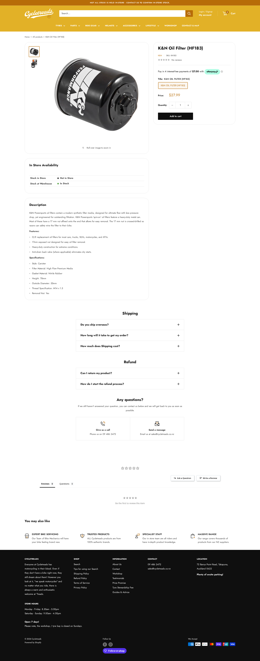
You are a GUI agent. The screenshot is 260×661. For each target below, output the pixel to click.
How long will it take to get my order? (104, 335)
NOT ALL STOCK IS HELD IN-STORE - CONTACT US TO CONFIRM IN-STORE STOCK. (130, 2)
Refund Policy (80, 578)
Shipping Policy (81, 573)
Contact (116, 569)
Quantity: (162, 105)
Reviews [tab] (45, 483)
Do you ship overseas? (94, 325)
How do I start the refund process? (102, 384)
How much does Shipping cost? (100, 346)
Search (77, 564)
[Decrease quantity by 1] (172, 105)
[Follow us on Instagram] (110, 644)
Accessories (130, 25)
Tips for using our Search (86, 569)
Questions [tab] (64, 483)
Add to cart (175, 116)
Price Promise (119, 583)
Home (27, 36)
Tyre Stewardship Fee (123, 587)
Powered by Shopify (33, 642)
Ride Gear (90, 25)
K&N (160, 55)
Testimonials (118, 578)
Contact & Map (190, 25)
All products (37, 36)
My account (205, 15)
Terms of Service (82, 583)
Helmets (109, 25)
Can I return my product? (96, 373)
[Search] (189, 13)
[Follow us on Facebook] (105, 644)
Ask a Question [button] (184, 478)
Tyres (59, 25)
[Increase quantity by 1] (188, 105)
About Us (117, 564)
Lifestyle (151, 25)
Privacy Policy (80, 587)
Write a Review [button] (210, 478)
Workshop (170, 25)
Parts (73, 25)
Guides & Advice (121, 592)
